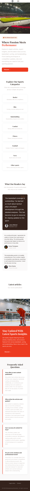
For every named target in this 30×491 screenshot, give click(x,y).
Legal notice (12, 483)
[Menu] (18, 1)
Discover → (7, 69)
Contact (19, 483)
